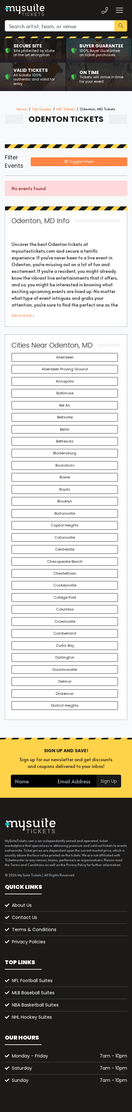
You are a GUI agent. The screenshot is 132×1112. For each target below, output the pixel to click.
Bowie (65, 477)
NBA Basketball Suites (35, 1005)
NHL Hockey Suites (32, 1017)
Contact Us (24, 917)
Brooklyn (64, 501)
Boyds (64, 489)
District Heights (65, 705)
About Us (22, 905)
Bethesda (64, 441)
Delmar (64, 681)
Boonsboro (64, 465)
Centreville (64, 549)
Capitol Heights (65, 525)
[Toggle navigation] (119, 10)
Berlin (65, 429)
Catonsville (64, 537)
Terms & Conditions (34, 929)
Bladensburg (64, 453)
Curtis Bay (65, 645)
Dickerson (65, 693)
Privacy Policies (28, 942)
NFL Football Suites (32, 980)
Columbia (65, 609)
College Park (65, 597)
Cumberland (65, 633)
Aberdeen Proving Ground (65, 369)
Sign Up (109, 781)
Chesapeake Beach (65, 561)
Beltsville (65, 417)
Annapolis (65, 381)
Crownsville (64, 621)
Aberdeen (65, 357)
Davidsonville (65, 669)
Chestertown (64, 573)
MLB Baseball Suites (33, 993)
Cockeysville (65, 585)
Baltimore (64, 393)
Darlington (64, 657)
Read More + (23, 315)
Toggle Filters (81, 161)
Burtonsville (64, 513)
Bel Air (64, 405)
